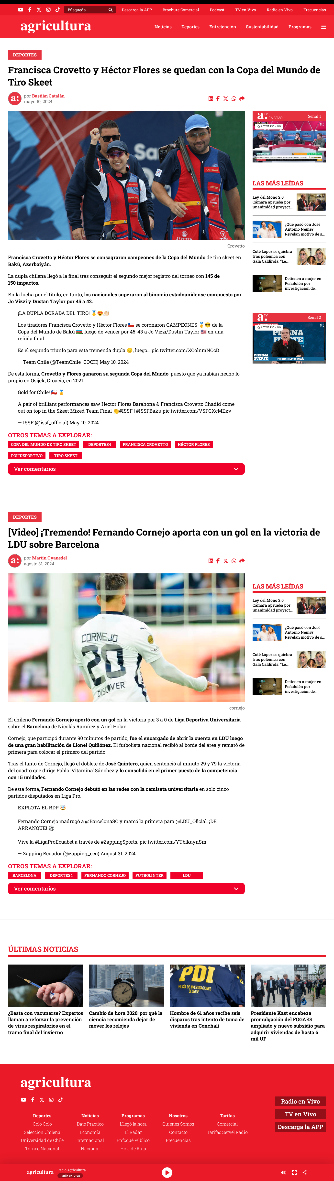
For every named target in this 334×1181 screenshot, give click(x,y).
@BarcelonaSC (101, 821)
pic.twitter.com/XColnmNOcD (185, 350)
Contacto (178, 1132)
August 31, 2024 (118, 853)
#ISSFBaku (148, 411)
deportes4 (99, 444)
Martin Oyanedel (49, 558)
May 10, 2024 (114, 362)
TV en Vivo (245, 10)
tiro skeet (66, 455)
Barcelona (24, 875)
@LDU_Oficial (191, 821)
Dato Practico (90, 1124)
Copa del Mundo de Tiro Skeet (43, 444)
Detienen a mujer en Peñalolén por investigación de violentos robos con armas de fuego (303, 283)
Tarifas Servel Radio (227, 1132)
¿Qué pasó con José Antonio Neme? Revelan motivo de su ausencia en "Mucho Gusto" (304, 229)
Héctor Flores (194, 444)
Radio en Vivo (280, 10)
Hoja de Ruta (133, 1148)
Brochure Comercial (181, 10)
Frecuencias (314, 10)
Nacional (90, 1148)
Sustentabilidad (262, 27)
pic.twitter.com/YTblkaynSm (173, 841)
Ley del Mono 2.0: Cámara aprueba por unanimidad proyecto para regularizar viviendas (272, 202)
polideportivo (27, 455)
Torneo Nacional (42, 1148)
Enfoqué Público (133, 1140)
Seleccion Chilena (42, 1132)
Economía (90, 1132)
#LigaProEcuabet (54, 841)
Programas (300, 27)
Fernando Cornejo (105, 875)
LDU (187, 875)
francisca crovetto (145, 444)
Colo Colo (42, 1124)
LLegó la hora (133, 1124)
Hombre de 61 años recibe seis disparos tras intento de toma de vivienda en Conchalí (207, 1019)
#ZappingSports (119, 841)
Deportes (190, 27)
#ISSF (126, 411)
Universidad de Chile (42, 1140)
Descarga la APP (137, 9)
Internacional (90, 1140)
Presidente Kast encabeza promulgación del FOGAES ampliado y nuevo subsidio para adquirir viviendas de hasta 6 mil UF (288, 1026)
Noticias (163, 27)
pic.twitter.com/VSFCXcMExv (197, 411)
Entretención (222, 27)
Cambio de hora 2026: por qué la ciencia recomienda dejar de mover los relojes (125, 1019)
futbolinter (149, 875)
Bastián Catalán (48, 96)
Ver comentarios (35, 468)
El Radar (133, 1132)
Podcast (217, 10)
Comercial (227, 1124)
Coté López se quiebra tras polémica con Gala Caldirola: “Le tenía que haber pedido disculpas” (272, 256)
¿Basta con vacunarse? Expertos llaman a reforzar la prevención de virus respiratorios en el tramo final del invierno (45, 1022)
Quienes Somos (178, 1124)
